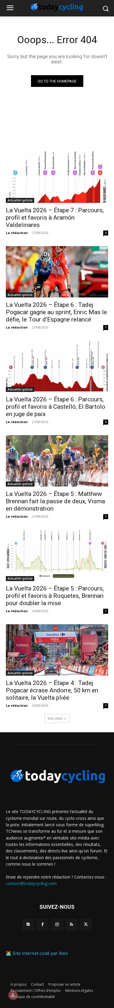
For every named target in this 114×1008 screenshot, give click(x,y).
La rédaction (17, 232)
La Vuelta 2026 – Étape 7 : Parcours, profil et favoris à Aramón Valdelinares (55, 217)
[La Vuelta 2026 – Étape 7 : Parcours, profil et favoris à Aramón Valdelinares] (57, 177)
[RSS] (71, 924)
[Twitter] (85, 924)
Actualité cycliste (20, 200)
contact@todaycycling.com (31, 883)
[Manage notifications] (13, 995)
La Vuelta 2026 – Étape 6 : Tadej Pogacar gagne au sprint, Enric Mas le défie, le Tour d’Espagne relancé (56, 312)
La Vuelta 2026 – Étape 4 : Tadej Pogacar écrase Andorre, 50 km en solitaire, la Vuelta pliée (52, 690)
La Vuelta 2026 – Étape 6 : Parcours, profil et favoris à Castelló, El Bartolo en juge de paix (55, 407)
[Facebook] (42, 924)
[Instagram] (57, 924)
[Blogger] (28, 924)
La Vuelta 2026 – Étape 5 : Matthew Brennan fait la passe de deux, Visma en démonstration (55, 501)
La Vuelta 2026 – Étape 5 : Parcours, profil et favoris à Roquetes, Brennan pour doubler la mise (55, 596)
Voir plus (55, 718)
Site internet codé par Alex (40, 953)
